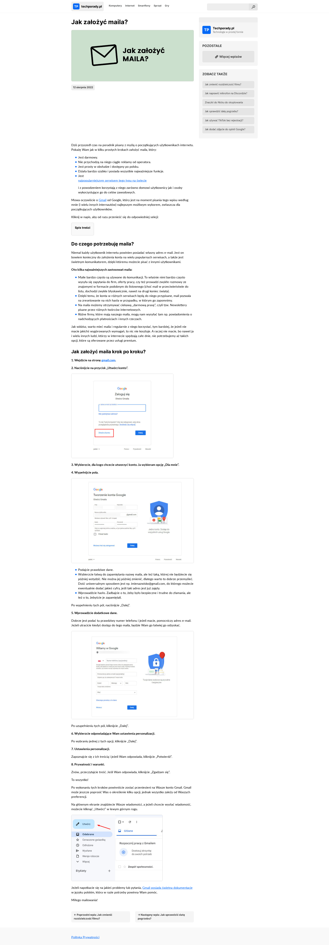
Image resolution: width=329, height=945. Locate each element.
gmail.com (108, 360)
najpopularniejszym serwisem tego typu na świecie (112, 180)
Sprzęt (157, 5)
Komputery (115, 5)
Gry (167, 5)
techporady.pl (88, 6)
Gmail (102, 200)
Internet (130, 5)
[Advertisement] (132, 116)
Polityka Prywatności (85, 937)
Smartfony (144, 5)
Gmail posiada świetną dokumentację (167, 887)
